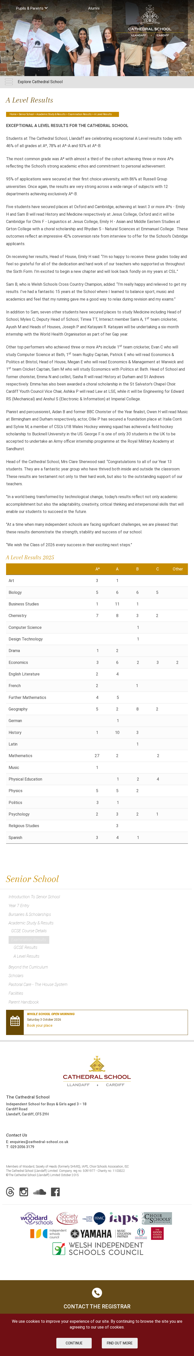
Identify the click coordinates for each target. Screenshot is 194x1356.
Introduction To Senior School (34, 896)
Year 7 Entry (19, 905)
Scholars (16, 975)
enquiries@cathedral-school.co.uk (39, 1142)
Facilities (16, 993)
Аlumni (94, 8)
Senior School (26, 114)
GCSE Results (25, 947)
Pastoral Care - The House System (38, 984)
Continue (74, 1343)
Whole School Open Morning (51, 1014)
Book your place (40, 1025)
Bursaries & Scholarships (30, 914)
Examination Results (80, 114)
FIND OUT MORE (120, 1343)
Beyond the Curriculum (28, 967)
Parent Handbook (24, 1002)
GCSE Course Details (29, 930)
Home (13, 114)
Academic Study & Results (51, 114)
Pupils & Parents (30, 8)
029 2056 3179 (22, 1147)
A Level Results (26, 956)
